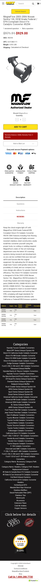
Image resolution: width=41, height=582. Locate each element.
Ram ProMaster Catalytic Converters (20, 415)
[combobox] (26, 4)
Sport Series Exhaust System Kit (20, 392)
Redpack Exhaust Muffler (20, 384)
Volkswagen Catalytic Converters (20, 431)
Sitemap (20, 566)
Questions (20, 204)
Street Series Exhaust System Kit (20, 394)
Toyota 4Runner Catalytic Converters (20, 418)
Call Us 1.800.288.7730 (20, 576)
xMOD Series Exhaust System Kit (20, 407)
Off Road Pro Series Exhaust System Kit (21, 379)
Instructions (20, 210)
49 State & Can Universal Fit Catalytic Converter (20, 475)
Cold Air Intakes (20, 506)
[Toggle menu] (3, 3)
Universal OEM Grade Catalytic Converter (20, 402)
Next (34, 67)
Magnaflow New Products (20, 571)
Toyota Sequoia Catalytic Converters (20, 444)
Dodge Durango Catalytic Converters (20, 363)
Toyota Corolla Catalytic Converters (20, 420)
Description (20, 197)
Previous (7, 67)
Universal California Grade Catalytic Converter (21, 397)
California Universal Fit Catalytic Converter (20, 480)
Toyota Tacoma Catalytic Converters (20, 425)
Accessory (21, 500)
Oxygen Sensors (20, 508)
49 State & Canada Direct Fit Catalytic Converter (20, 472)
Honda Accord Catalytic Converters (20, 438)
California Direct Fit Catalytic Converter (20, 433)
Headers (20, 482)
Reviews (20, 217)
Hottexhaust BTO (20, 485)
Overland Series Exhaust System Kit (20, 381)
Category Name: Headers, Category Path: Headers (20, 467)
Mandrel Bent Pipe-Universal (20, 487)
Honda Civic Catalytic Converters (20, 441)
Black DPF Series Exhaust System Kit (20, 350)
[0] (38, 3)
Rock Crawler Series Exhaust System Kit (21, 387)
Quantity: (19, 115)
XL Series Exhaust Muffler (20, 405)
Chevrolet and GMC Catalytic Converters (20, 449)
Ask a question (27, 28)
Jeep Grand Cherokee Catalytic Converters (20, 413)
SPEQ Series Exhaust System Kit (20, 389)
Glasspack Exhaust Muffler (20, 369)
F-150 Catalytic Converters (20, 446)
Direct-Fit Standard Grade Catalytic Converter (20, 361)
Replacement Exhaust (20, 469)
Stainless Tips (20, 495)
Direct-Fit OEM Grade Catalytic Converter (20, 358)
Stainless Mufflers (20, 490)
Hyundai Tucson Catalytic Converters (20, 348)
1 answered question (11, 28)
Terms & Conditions (20, 568)
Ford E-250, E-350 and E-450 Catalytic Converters (20, 366)
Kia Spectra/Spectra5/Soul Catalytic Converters (20, 376)
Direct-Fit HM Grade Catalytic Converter (20, 356)
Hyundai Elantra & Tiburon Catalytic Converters (20, 371)
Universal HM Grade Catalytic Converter (20, 400)
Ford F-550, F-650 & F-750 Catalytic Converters (20, 436)
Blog (20, 574)
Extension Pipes (20, 503)
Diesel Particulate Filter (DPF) (20, 493)
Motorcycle (20, 498)
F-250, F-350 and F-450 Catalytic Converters (20, 451)
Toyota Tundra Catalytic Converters (20, 428)
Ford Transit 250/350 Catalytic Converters (20, 410)
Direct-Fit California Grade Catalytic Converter (20, 353)
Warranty (20, 223)
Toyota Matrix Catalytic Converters (20, 423)
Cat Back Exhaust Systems (20, 477)
